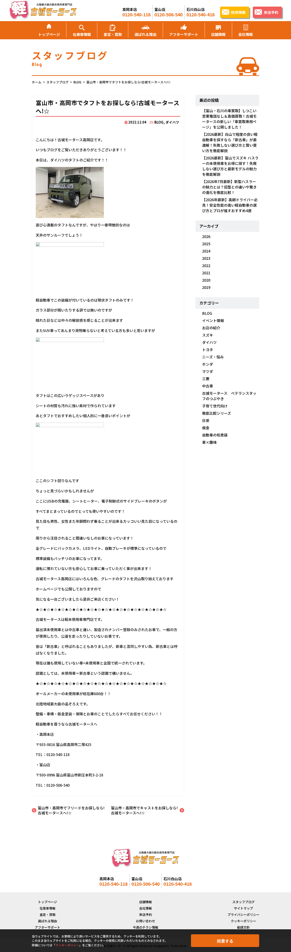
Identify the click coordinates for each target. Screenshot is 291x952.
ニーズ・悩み (213, 356)
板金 (205, 427)
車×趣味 (209, 442)
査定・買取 (113, 34)
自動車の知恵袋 (215, 435)
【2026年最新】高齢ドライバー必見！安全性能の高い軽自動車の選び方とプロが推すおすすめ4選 (230, 205)
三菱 (205, 378)
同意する (225, 941)
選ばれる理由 (145, 34)
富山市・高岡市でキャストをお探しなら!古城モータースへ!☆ (144, 810)
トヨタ (207, 349)
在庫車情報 (82, 34)
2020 (206, 280)
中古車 (207, 386)
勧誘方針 (243, 927)
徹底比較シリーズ (216, 413)
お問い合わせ (145, 921)
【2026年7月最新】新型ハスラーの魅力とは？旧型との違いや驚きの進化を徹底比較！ (229, 187)
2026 (206, 236)
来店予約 (145, 914)
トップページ (49, 34)
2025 (206, 243)
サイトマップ (243, 908)
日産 (205, 420)
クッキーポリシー (243, 921)
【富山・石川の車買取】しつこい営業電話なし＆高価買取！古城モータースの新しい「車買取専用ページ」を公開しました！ (229, 119)
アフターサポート (183, 34)
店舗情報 (218, 34)
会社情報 (245, 34)
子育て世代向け (215, 406)
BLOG (77, 82)
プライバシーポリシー (243, 914)
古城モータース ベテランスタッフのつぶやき (229, 395)
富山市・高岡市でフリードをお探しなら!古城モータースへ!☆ (71, 810)
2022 (206, 265)
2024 (206, 251)
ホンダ (207, 364)
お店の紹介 (211, 327)
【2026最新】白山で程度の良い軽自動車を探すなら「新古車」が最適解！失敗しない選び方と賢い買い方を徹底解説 (230, 142)
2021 (206, 272)
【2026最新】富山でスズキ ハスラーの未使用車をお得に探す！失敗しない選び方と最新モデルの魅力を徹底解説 (230, 166)
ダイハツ (172, 122)
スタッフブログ (57, 82)
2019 (206, 287)
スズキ (207, 335)
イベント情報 (213, 320)
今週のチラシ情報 (145, 927)
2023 (206, 258)
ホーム (36, 82)
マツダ (207, 371)
